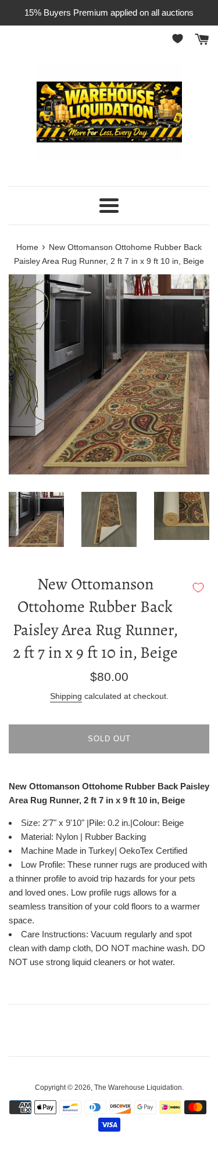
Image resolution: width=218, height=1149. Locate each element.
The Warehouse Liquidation (138, 1087)
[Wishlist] (180, 39)
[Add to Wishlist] (198, 587)
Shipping (66, 696)
